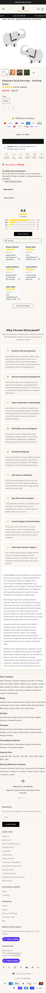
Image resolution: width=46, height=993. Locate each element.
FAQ (3, 921)
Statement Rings (18, 702)
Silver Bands (41, 702)
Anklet (10, 684)
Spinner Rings (14, 708)
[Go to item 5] (34, 72)
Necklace (24, 681)
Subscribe (10, 824)
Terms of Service (8, 858)
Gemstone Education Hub (11, 866)
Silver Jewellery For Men (35, 684)
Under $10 (3, 756)
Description (8, 189)
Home (4, 19)
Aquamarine (29, 768)
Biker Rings (4, 708)
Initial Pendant (24, 732)
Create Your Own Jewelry (11, 862)
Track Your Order (8, 917)
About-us (5, 836)
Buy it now (23, 141)
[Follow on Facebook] (3, 967)
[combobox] (23, 241)
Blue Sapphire (40, 768)
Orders (4, 910)
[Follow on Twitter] (9, 967)
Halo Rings (5, 705)
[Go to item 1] (5, 72)
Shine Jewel (9, 575)
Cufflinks (23, 684)
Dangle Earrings (17, 717)
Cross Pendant (12, 732)
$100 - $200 (38, 756)
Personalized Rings (7, 744)
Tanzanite (3, 768)
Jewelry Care (7, 840)
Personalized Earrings (22, 744)
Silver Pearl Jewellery (23, 690)
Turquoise (4, 774)
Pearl (17, 768)
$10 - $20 (11, 19)
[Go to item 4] (27, 72)
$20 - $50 (20, 756)
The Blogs (6, 895)
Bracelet (31, 681)
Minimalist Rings (38, 705)
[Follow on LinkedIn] (38, 967)
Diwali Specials (12, 693)
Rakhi (16, 684)
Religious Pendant (6, 735)
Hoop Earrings (5, 717)
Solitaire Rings (26, 705)
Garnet (36, 771)
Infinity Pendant (35, 732)
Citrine (42, 771)
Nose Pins (3, 684)
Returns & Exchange (9, 913)
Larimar (12, 774)
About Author (7, 881)
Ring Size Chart (8, 870)
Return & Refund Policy (11, 844)
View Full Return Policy (13, 181)
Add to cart (22, 134)
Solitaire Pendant (6, 729)
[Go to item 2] (12, 72)
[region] (23, 787)
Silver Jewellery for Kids (29, 687)
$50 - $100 (29, 756)
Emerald (11, 768)
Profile (4, 906)
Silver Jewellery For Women (10, 687)
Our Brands (6, 851)
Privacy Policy (7, 855)
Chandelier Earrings (14, 720)
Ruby (22, 768)
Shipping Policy (8, 847)
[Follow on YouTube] (26, 967)
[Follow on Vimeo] (32, 967)
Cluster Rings (14, 705)
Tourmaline (22, 771)
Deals (4, 891)
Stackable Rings (5, 702)
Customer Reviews (9, 873)
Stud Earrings (29, 717)
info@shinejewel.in (14, 953)
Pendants (16, 681)
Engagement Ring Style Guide (13, 877)
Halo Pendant (18, 729)
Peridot (29, 771)
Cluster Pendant (30, 729)
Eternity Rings (31, 702)
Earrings (8, 681)
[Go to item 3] (20, 72)
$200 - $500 (4, 759)
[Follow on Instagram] (15, 967)
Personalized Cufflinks (16, 747)
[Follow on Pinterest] (21, 967)
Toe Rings (39, 681)
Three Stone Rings (27, 708)
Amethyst (13, 771)
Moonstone (5, 771)
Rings (2, 681)
